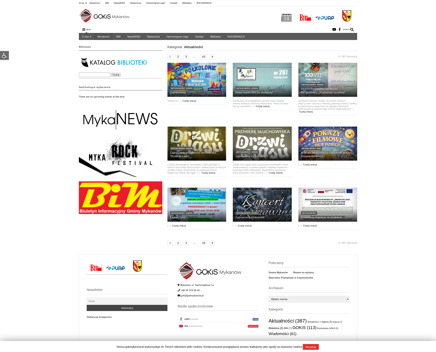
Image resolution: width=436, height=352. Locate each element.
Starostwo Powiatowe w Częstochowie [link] (291, 277)
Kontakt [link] (173, 3)
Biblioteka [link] (187, 3)
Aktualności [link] (94, 3)
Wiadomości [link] (282, 334)
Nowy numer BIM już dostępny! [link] (254, 92)
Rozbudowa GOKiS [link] (327, 328)
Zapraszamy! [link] (178, 92)
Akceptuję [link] (311, 347)
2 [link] (178, 56)
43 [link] (203, 56)
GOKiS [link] (189, 88)
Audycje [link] (337, 322)
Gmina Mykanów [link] (278, 272)
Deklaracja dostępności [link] (99, 317)
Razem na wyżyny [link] (303, 272)
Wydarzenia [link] (135, 3)
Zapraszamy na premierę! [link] (250, 156)
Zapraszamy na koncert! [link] (249, 217)
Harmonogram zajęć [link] (155, 3)
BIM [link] (107, 3)
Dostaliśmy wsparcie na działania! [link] (321, 217)
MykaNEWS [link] (119, 3)
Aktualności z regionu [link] (319, 322)
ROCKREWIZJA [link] (204, 3)
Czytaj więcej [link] (189, 101)
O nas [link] (81, 3)
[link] (4, 55)
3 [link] (186, 56)
